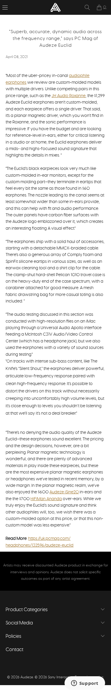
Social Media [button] (19, 623)
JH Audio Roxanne (69, 96)
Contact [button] (14, 649)
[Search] (87, 7)
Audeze (26, 677)
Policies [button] (13, 636)
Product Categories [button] (27, 609)
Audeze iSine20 (64, 492)
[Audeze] (55, 7)
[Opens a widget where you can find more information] (84, 683)
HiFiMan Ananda (46, 499)
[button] (5, 7)
